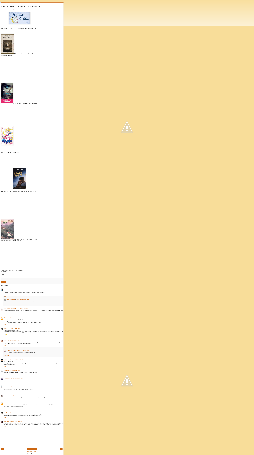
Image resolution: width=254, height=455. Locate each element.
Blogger (34, 453)
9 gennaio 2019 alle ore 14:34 (15, 421)
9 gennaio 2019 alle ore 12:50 (16, 412)
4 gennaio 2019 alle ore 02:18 (15, 288)
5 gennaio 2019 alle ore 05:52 (18, 395)
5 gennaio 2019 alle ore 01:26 (25, 385)
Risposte (7, 296)
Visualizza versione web (32, 451)
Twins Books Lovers (43, 9)
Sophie (5, 340)
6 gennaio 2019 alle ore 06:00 (17, 402)
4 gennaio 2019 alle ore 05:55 (14, 328)
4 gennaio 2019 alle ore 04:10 (20, 317)
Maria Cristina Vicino (8, 317)
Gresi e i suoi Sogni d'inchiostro (11, 385)
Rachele (5, 328)
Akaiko (5, 370)
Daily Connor (7, 359)
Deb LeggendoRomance (9, 308)
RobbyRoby (6, 412)
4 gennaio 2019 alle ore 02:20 (23, 299)
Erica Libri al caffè (8, 395)
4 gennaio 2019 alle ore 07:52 (23, 350)
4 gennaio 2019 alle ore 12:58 (16, 378)
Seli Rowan (6, 288)
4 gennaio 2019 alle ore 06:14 (13, 340)
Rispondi (5, 294)
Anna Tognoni (7, 402)
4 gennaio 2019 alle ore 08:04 (16, 359)
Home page (32, 448)
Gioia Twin (6, 421)
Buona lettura (7, 378)
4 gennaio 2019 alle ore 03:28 (21, 308)
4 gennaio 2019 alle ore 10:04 (13, 370)
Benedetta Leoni (11, 299)
